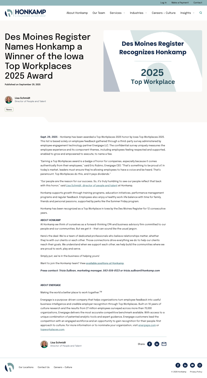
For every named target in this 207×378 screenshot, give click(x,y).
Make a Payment (180, 3)
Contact (198, 3)
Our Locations (26, 367)
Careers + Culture (164, 13)
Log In (163, 3)
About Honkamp (77, 13)
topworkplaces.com (52, 329)
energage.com (147, 325)
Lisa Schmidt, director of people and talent (91, 185)
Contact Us (44, 367)
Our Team (99, 13)
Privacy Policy (196, 372)
